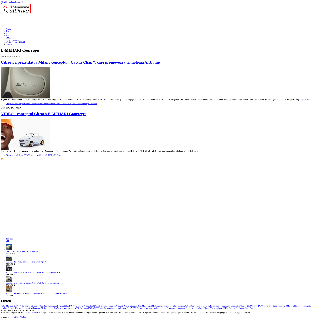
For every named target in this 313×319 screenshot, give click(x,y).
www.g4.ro (14, 317)
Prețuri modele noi (13, 40)
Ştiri (7, 33)
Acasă (8, 29)
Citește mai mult (51, 104)
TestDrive (192, 306)
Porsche (87, 306)
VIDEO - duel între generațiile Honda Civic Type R (26, 262)
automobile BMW (52, 308)
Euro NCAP (131, 308)
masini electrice (136, 306)
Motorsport (33, 306)
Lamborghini (191, 308)
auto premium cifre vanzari (226, 306)
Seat (31, 308)
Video (8, 38)
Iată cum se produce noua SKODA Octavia (22, 251)
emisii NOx (223, 308)
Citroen (199, 306)
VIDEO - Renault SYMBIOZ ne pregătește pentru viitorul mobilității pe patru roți (37, 293)
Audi (56, 306)
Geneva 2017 (256, 306)
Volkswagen (24, 306)
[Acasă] (16, 13)
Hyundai (206, 306)
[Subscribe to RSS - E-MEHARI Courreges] (2, 160)
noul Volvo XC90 (92, 308)
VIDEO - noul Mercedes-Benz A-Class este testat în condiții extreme (32, 283)
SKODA (68, 306)
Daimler (232, 308)
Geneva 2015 (267, 306)
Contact (9, 44)
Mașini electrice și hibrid (15, 42)
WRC (77, 308)
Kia (238, 306)
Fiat (236, 308)
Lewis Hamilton (22, 308)
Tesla (275, 306)
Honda (212, 306)
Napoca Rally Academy (248, 308)
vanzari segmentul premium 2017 (155, 308)
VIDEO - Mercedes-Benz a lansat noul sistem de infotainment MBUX (33, 272)
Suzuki (139, 308)
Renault (62, 306)
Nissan (126, 306)
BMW (16, 306)
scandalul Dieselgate (115, 306)
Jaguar (123, 308)
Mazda (144, 306)
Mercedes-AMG (284, 306)
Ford (92, 306)
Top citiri (9, 239)
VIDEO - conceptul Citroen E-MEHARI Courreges (43, 114)
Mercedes (10, 306)
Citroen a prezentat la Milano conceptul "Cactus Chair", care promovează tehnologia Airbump (80, 62)
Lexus (82, 308)
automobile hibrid (170, 306)
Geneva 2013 (245, 306)
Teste (8, 31)
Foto (7, 35)
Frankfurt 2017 (296, 306)
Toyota (80, 306)
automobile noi (115, 308)
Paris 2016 (307, 306)
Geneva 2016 (183, 306)
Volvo (75, 306)
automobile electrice (46, 306)
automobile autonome (177, 308)
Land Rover (104, 308)
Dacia (96, 306)
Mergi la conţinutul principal (12, 2)
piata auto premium (67, 308)
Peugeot (160, 306)
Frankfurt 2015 (39, 308)
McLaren (200, 308)
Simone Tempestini (211, 308)
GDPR (23, 317)
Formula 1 (103, 306)
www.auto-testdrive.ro (31, 312)
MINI (154, 306)
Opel (150, 306)
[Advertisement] (45, 19)
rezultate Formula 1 (8, 308)
